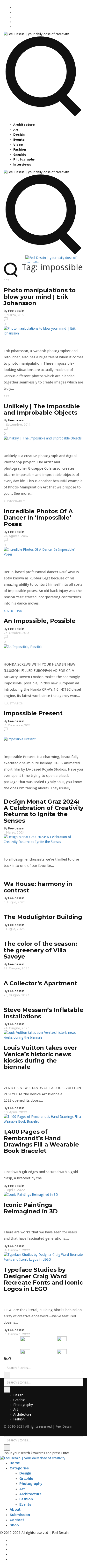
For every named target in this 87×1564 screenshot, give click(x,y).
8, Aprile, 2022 (14, 1190)
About (15, 1509)
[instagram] (14, 7)
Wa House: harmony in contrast (38, 887)
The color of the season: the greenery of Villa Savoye (40, 950)
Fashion (19, 149)
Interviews (22, 164)
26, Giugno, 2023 (16, 995)
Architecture (24, 124)
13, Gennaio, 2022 (17, 1334)
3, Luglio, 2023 (15, 902)
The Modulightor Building (43, 916)
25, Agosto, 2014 (16, 536)
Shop (14, 1525)
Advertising (13, 611)
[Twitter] (14, 17)
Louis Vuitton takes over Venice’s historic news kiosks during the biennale (40, 1057)
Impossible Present (33, 713)
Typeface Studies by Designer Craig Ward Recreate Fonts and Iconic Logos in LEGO (43, 1279)
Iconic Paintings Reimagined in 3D (31, 1208)
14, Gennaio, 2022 (17, 1250)
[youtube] (14, 22)
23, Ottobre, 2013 (16, 633)
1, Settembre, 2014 (17, 424)
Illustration (13, 703)
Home (15, 1463)
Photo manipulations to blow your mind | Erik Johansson (39, 296)
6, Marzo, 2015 (14, 315)
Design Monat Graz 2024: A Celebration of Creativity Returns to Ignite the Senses (43, 811)
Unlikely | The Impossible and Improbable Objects (42, 409)
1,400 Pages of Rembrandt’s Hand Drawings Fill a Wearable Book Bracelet (41, 1141)
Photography (24, 159)
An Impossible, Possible (39, 620)
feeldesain (16, 311)
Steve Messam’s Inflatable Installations (43, 1013)
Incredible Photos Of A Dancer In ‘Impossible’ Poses (38, 518)
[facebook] (14, 12)
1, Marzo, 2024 (14, 832)
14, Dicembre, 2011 (17, 725)
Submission (20, 1515)
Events (19, 139)
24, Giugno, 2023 (16, 1028)
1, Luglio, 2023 (14, 929)
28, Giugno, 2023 (16, 968)
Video (18, 144)
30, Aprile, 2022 (15, 1112)
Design (19, 134)
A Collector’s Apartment (40, 983)
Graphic (19, 154)
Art (16, 130)
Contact (17, 1520)
